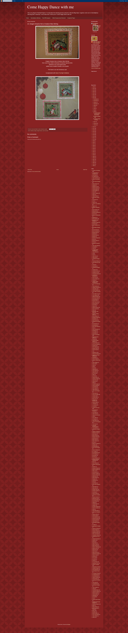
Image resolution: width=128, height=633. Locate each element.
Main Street (94, 434)
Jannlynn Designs (95, 378)
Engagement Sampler (96, 321)
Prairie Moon (94, 486)
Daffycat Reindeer (95, 296)
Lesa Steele (94, 412)
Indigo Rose (94, 371)
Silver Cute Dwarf (95, 533)
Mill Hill (93, 442)
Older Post (85, 169)
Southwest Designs (95, 538)
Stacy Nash (94, 542)
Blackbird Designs (95, 222)
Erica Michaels (95, 323)
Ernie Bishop (94, 325)
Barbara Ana (94, 211)
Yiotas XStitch (94, 615)
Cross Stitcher (94, 295)
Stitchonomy (94, 549)
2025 (94, 88)
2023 (94, 91)
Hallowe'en (94, 352)
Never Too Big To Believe (62, 73)
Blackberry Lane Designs (95, 221)
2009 (94, 140)
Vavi (93, 598)
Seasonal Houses (95, 518)
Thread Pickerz (95, 578)
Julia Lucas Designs (96, 390)
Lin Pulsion (94, 419)
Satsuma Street (95, 514)
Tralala (93, 588)
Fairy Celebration (95, 329)
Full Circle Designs (95, 344)
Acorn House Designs (96, 181)
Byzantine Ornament (96, 243)
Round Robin (94, 501)
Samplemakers (95, 503)
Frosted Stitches (95, 342)
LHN (93, 416)
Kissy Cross (94, 398)
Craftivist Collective (95, 287)
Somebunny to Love (96, 536)
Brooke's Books (95, 240)
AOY (93, 201)
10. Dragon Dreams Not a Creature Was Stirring (96, 113)
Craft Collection (95, 286)
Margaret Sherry (95, 436)
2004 (94, 148)
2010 (94, 139)
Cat (93, 253)
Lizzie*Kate (94, 424)
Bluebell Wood (95, 232)
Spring (93, 541)
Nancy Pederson (95, 458)
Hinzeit (93, 367)
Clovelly (93, 280)
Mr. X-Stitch (94, 451)
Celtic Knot (94, 257)
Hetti (93, 366)
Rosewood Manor (95, 499)
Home (27, 18)
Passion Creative (95, 473)
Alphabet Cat (94, 186)
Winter (93, 605)
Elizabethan (94, 318)
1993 (94, 165)
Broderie (93, 236)
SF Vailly (93, 524)
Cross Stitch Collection (96, 291)
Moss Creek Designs (96, 447)
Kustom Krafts (94, 402)
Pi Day (93, 481)
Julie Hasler (94, 393)
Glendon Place (95, 348)
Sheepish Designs (95, 531)
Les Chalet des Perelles (95, 410)
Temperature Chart (95, 566)
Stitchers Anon (95, 548)
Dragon (35, 130)
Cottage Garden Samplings (95, 282)
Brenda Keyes (94, 235)
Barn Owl (94, 213)
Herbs (93, 365)
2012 (94, 136)
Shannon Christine (95, 528)
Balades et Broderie (96, 207)
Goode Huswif (94, 349)
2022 (94, 93)
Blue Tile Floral (95, 229)
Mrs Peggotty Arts (95, 452)
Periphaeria (94, 480)
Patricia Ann (94, 476)
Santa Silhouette (95, 510)
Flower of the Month (95, 334)
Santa (93, 509)
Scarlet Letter (94, 515)
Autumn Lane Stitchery (96, 203)
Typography (94, 595)
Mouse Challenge (95, 449)
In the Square (94, 370)
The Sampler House (96, 570)
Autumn (93, 202)
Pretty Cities (94, 488)
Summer (93, 560)
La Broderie (94, 403)
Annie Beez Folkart (95, 197)
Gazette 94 (94, 345)
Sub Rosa (94, 556)
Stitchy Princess (95, 552)
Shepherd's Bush (95, 532)
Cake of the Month (95, 245)
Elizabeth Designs (95, 317)
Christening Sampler (96, 267)
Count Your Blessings (96, 283)
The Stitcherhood (95, 574)
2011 (94, 137)
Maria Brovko (94, 438)
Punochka (94, 492)
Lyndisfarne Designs (96, 429)
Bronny (93, 239)
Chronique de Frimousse (94, 276)
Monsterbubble (95, 446)
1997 (94, 159)
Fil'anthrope (94, 330)
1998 (94, 157)
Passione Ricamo (95, 474)
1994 (94, 164)
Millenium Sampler (95, 443)
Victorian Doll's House (96, 599)
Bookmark (94, 233)
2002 (94, 151)
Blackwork (94, 223)
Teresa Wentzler (95, 569)
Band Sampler (95, 209)
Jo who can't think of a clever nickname (96, 42)
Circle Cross (94, 277)
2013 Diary (94, 175)
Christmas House (95, 271)
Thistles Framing (95, 577)
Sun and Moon (95, 561)
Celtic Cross (94, 256)
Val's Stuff (94, 596)
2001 (94, 153)
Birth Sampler (94, 218)
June (94, 108)
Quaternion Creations (96, 494)
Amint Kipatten (95, 190)
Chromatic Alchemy (95, 273)
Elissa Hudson (95, 316)
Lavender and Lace (95, 407)
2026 (94, 86)
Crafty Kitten (94, 288)
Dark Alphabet (94, 299)
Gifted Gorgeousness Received (59, 18)
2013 (94, 134)
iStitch (93, 374)
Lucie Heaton (94, 427)
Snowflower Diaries (95, 535)
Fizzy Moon (94, 333)
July (94, 106)
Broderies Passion (95, 237)
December (95, 99)
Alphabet (94, 185)
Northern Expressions (96, 464)
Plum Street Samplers (96, 484)
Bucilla (93, 241)
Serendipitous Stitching (35, 18)
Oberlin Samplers (95, 469)
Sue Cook (94, 557)
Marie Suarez (94, 439)
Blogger (68, 624)
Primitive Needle (95, 490)
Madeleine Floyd (95, 432)
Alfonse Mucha (95, 183)
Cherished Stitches (95, 261)
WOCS (93, 610)
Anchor (93, 191)
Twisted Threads (95, 592)
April (94, 111)
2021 (94, 94)
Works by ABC (94, 613)
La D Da (93, 406)
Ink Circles (94, 373)
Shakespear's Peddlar (96, 526)
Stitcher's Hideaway (95, 546)
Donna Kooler (94, 303)
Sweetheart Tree (95, 563)
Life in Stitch (94, 417)
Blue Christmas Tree (96, 225)
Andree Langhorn (95, 193)
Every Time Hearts (95, 326)
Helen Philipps (95, 362)
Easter (93, 310)
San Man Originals (95, 506)
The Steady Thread (95, 573)
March (94, 121)
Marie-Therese (95, 440)
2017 (94, 128)
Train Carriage (95, 587)
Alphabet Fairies (95, 187)
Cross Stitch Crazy (95, 293)
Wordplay (94, 611)
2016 (94, 129)
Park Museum (94, 472)
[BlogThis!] (51, 129)
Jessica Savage (95, 385)
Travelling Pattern (95, 590)
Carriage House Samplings (95, 250)
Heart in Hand (94, 358)
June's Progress (100, 26)
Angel (93, 194)
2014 (94, 133)
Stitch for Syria (95, 544)
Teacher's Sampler (95, 564)
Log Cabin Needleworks (94, 426)
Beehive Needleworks (96, 215)
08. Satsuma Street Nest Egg (96, 119)
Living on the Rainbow (96, 421)
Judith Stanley (94, 389)
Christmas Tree (95, 272)
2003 (94, 150)
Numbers (94, 466)
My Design (94, 455)
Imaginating (94, 369)
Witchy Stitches (95, 606)
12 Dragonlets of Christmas (95, 173)
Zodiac (93, 617)
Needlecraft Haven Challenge (95, 460)
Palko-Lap (94, 470)
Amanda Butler (95, 189)
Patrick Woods (95, 477)
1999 (94, 156)
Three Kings (94, 582)
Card (93, 248)
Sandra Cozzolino (95, 507)
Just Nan (94, 395)
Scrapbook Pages (71, 18)
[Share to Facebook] (53, 129)
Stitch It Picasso (95, 545)
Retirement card (95, 498)
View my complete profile (95, 68)
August (94, 105)
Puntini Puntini (95, 493)
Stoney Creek (94, 555)
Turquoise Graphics (95, 591)
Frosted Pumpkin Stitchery (95, 341)
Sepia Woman (94, 521)
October (95, 102)
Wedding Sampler (95, 604)
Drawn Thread (95, 308)
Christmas (32, 130)
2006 (94, 145)
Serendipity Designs (96, 522)
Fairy (93, 327)
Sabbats (93, 502)
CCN (93, 254)
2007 (94, 143)
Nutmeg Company (95, 468)
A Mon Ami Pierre (95, 177)
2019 (94, 97)
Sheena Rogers (95, 529)
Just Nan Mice (94, 397)
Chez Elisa (94, 266)
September (95, 103)
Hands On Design (95, 353)
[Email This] (49, 129)
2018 (94, 126)
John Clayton (94, 388)
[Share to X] (52, 129)
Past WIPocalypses (46, 18)
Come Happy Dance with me (50, 6)
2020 (94, 96)
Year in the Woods (95, 614)
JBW (93, 382)
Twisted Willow (95, 594)
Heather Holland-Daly (96, 360)
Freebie (93, 339)
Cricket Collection (95, 290)
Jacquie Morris (95, 377)
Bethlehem (94, 217)
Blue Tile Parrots (95, 231)
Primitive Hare (94, 489)
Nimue (93, 461)
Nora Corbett (94, 463)
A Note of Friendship (96, 179)
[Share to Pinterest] (55, 129)
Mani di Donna (95, 435)
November (95, 100)
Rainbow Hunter (95, 497)
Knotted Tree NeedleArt (94, 400)
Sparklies (94, 540)
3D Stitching (94, 176)
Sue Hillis (94, 559)
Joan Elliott (94, 386)
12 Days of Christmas (96, 170)
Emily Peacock (95, 320)
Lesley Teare (94, 413)
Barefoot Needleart (95, 212)
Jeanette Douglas (95, 384)
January (95, 124)
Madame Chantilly (95, 431)
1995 (94, 162)
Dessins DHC (94, 300)
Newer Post (30, 169)
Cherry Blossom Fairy (96, 262)
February (95, 123)
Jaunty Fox (94, 381)
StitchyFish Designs (95, 553)
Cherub (93, 264)
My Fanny (94, 456)
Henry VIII (94, 363)
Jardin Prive (94, 380)
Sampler (93, 505)
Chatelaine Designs (96, 258)
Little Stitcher (94, 420)
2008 (94, 142)
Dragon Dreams (39, 130)
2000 (94, 154)
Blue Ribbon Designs (96, 227)
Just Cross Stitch (45, 130)
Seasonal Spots (95, 519)
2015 (94, 131)
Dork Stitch (94, 304)
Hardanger (94, 357)
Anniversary (94, 199)
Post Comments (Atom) (36, 171)
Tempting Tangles (95, 568)
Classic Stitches (95, 278)
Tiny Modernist (95, 583)
